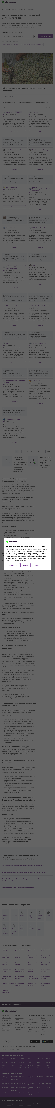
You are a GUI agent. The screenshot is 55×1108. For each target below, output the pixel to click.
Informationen (24, 556)
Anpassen (36, 565)
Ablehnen (25, 565)
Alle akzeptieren (13, 565)
